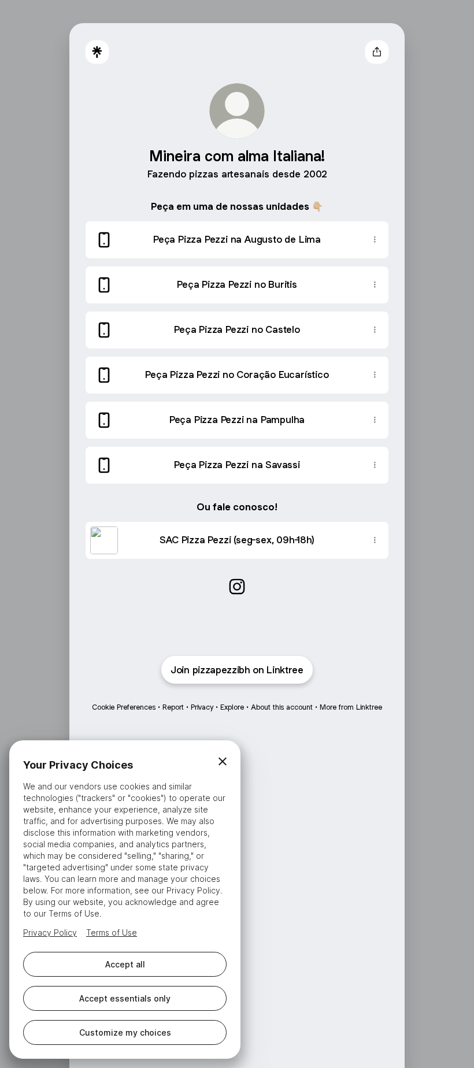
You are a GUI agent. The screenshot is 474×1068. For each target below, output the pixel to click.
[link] (237, 586)
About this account (282, 707)
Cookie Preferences (123, 707)
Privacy (202, 707)
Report (173, 707)
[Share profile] (376, 52)
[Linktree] (97, 52)
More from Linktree (351, 707)
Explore (232, 707)
